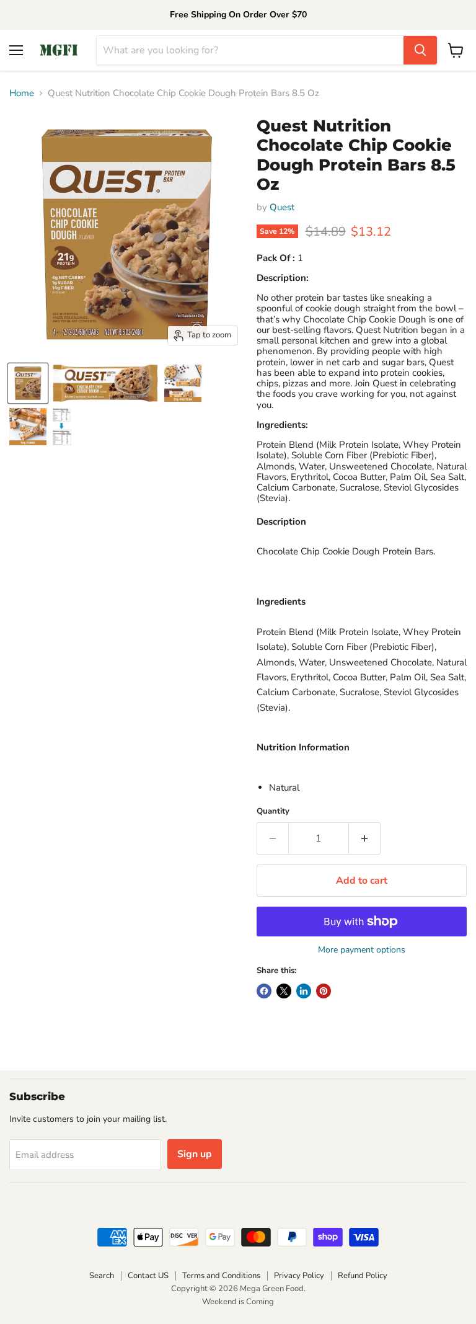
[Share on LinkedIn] (303, 991)
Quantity (273, 811)
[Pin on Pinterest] (323, 991)
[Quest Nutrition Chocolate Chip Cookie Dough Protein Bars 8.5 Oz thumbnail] (28, 383)
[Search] (420, 50)
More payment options (361, 950)
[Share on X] (283, 991)
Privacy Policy (299, 1275)
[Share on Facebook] (264, 991)
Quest (282, 207)
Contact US (148, 1275)
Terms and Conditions (221, 1275)
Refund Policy (362, 1275)
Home (21, 93)
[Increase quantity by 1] (365, 838)
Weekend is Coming (238, 1301)
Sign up (194, 1154)
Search (101, 1275)
